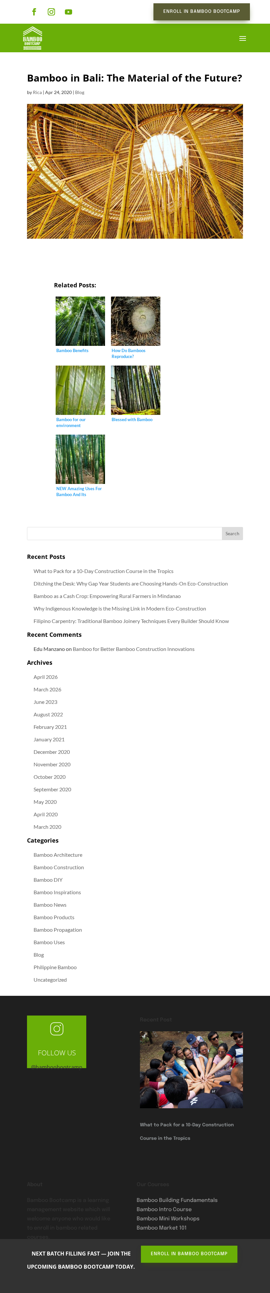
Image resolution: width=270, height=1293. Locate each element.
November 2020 (52, 764)
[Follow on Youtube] (68, 12)
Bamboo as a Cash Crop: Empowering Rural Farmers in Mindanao (107, 596)
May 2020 (45, 802)
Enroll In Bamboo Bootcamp (201, 11)
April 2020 (46, 814)
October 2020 (50, 777)
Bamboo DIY (48, 879)
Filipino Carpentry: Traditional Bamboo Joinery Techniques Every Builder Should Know (131, 621)
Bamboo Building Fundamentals (177, 1200)
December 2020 (52, 752)
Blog (79, 92)
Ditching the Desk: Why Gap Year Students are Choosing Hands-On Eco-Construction (131, 583)
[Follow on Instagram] (51, 12)
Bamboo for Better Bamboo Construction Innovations (134, 649)
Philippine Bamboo (55, 967)
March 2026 (47, 689)
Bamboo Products (54, 917)
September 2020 (52, 789)
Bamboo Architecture (58, 854)
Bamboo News (50, 904)
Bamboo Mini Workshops (168, 1219)
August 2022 (48, 714)
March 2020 (47, 827)
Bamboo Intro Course (164, 1209)
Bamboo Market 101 (162, 1228)
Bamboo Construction (59, 867)
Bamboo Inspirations (57, 892)
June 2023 (45, 702)
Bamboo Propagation (58, 929)
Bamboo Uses (49, 942)
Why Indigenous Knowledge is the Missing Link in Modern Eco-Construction (120, 608)
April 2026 (46, 677)
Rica (37, 92)
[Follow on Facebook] (34, 12)
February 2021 (50, 727)
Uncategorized (50, 979)
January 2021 (49, 739)
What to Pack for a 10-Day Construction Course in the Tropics (104, 571)
